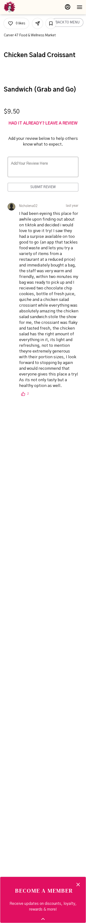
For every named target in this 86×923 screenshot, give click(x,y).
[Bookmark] (51, 23)
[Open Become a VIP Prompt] (43, 919)
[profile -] (67, 7)
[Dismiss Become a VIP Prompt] (78, 884)
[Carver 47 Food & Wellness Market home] (25, 7)
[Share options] (37, 23)
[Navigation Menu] (79, 7)
